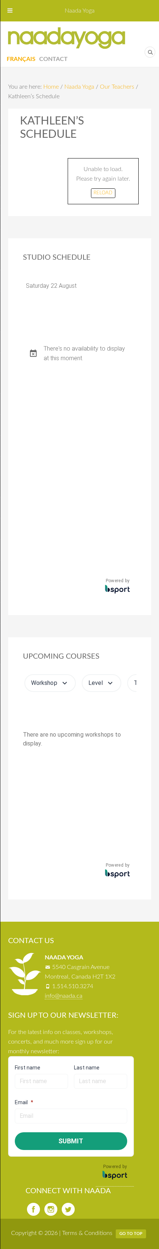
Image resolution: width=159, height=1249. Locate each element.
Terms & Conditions (87, 1233)
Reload (103, 193)
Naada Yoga (66, 38)
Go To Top (130, 1234)
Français (21, 59)
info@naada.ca (63, 996)
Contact (53, 59)
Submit (70, 1141)
